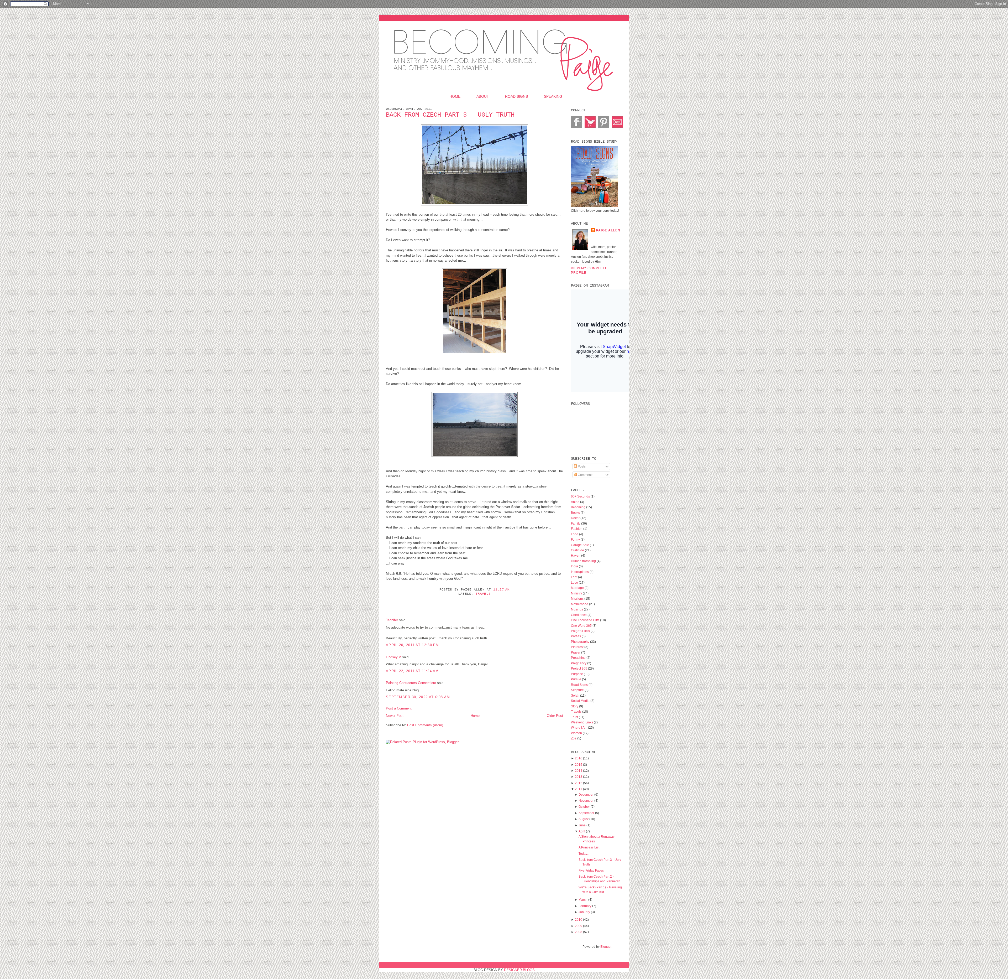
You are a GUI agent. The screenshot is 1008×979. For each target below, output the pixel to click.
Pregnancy (579, 663)
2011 (578, 789)
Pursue (576, 679)
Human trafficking (584, 561)
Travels (483, 594)
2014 (578, 770)
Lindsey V (393, 657)
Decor (575, 518)
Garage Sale (580, 545)
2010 (578, 919)
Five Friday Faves (591, 870)
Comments (585, 474)
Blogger (605, 946)
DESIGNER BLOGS (519, 970)
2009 (578, 926)
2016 (578, 758)
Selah (575, 695)
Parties (576, 636)
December (586, 794)
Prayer (576, 652)
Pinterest (577, 647)
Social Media (580, 700)
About (482, 96)
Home (454, 96)
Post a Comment (399, 708)
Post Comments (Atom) (425, 725)
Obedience (579, 615)
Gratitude (578, 550)
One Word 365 (581, 625)
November (586, 800)
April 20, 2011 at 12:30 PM (412, 645)
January (584, 912)
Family (576, 523)
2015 (578, 764)
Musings (577, 609)
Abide (575, 502)
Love (575, 582)
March (583, 899)
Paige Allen (608, 230)
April (582, 831)
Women (577, 733)
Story (575, 706)
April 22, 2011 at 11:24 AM (412, 671)
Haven (576, 555)
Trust (575, 717)
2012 (578, 783)
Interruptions (580, 571)
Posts (581, 466)
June (582, 825)
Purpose (577, 674)
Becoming (578, 507)
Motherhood (580, 604)
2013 (578, 776)
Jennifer (392, 620)
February (585, 906)
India (575, 566)
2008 (578, 932)
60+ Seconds (581, 496)
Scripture (578, 690)
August (584, 819)
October (584, 806)
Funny (576, 539)
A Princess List (589, 847)
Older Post (555, 716)
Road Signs (516, 96)
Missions (577, 598)
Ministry (577, 593)
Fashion (577, 528)
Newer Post (394, 716)
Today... (584, 853)
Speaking (553, 96)
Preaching (578, 657)
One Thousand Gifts (585, 620)
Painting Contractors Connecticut (411, 683)
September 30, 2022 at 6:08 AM (418, 697)
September (586, 813)
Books (576, 512)
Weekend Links (582, 722)
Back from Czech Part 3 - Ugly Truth (450, 115)
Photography (580, 641)
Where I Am (579, 727)
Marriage (578, 587)
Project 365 (579, 668)
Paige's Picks (581, 631)
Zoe (574, 738)
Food (575, 534)
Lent (574, 577)
